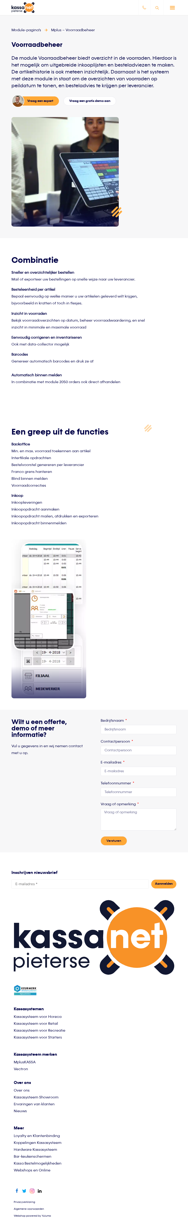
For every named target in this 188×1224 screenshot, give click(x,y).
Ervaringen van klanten (34, 1104)
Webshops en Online (32, 1170)
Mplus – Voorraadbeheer (73, 30)
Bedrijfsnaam (113, 721)
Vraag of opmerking (119, 804)
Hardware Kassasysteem (35, 1150)
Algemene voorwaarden (29, 1209)
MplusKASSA (25, 1062)
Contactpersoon (116, 742)
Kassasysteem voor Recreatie (39, 1031)
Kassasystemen (29, 1009)
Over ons (22, 1090)
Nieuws (20, 1111)
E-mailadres (111, 762)
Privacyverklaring (24, 1202)
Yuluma (46, 1216)
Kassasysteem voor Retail (36, 1024)
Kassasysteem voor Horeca (37, 1017)
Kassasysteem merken (35, 1055)
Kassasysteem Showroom (36, 1097)
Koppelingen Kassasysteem (37, 1143)
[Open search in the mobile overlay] (157, 7)
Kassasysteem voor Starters (38, 1037)
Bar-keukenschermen (32, 1157)
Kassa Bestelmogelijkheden (37, 1163)
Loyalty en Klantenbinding (37, 1136)
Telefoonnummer (116, 783)
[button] (172, 7)
